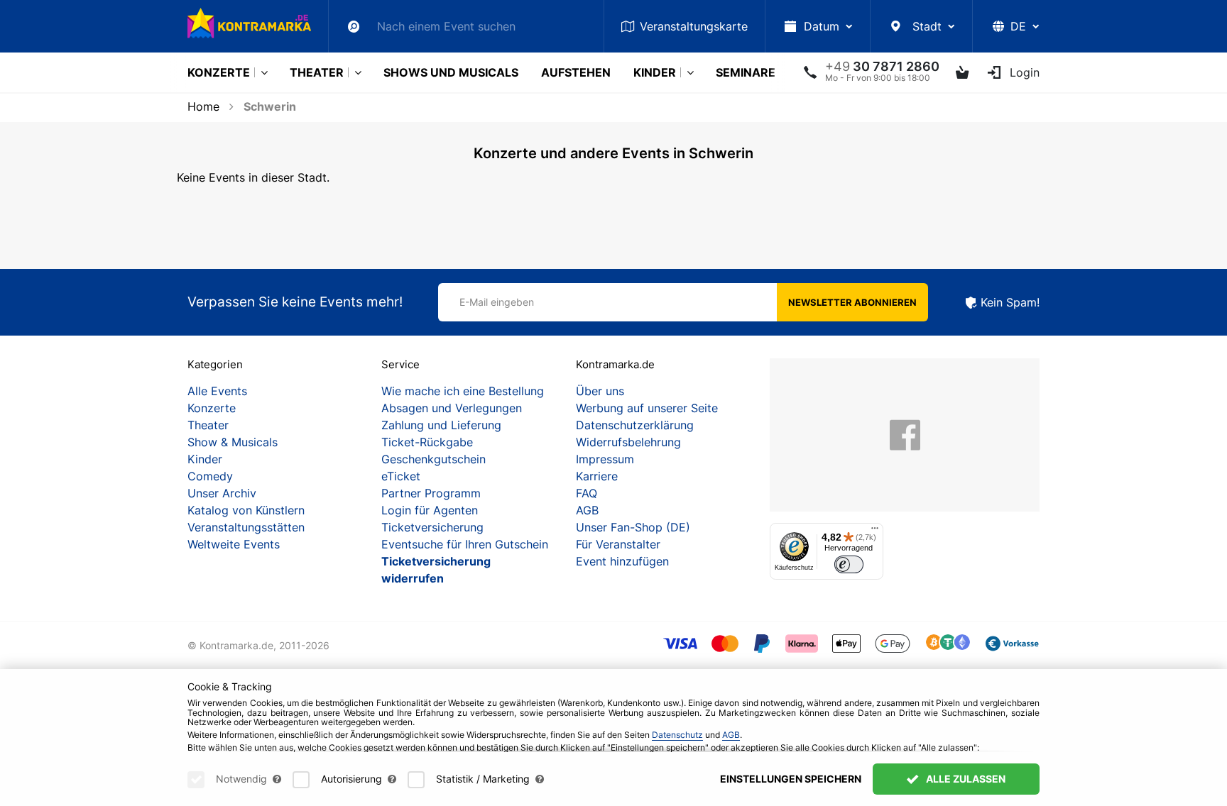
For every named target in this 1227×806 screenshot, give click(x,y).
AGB (587, 510)
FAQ (586, 493)
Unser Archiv (221, 493)
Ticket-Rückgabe (427, 442)
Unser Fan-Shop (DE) (633, 527)
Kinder (654, 72)
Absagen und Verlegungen (451, 408)
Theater (317, 72)
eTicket (400, 476)
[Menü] (874, 531)
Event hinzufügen (622, 561)
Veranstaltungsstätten (246, 527)
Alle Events (217, 391)
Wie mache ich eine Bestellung (462, 391)
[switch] (848, 564)
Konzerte (218, 72)
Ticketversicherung (432, 527)
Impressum (605, 459)
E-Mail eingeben (496, 302)
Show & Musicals (232, 442)
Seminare (745, 72)
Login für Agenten (429, 510)
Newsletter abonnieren (852, 302)
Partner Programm (431, 493)
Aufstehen (576, 72)
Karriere (597, 476)
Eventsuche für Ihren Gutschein (464, 544)
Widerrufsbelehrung (628, 442)
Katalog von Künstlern (246, 510)
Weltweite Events (233, 544)
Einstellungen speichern (790, 779)
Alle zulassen (964, 779)
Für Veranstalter (618, 544)
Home (203, 106)
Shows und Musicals (450, 72)
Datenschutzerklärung (635, 425)
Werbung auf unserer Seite (647, 408)
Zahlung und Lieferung (441, 425)
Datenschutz (677, 734)
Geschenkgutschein (433, 459)
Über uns (600, 391)
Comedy (210, 476)
